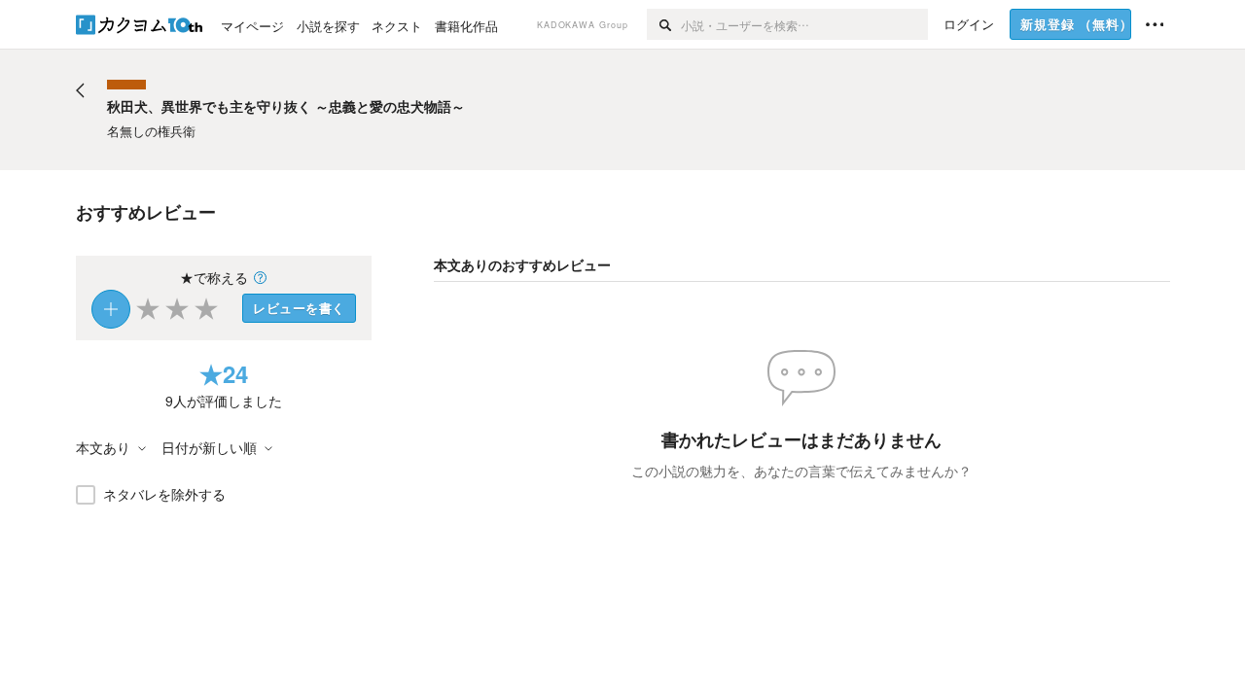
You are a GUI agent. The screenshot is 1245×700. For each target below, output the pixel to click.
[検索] (664, 24)
